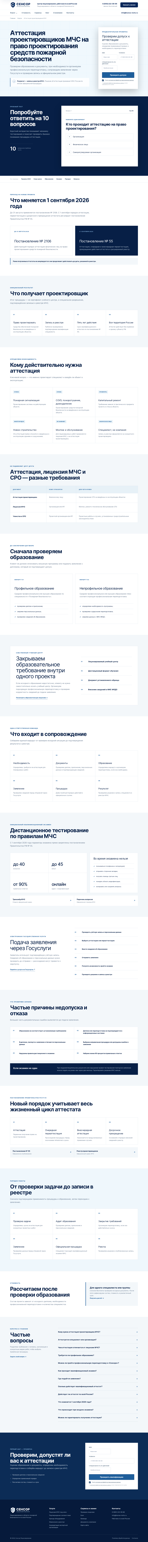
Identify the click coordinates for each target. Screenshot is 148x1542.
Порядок (68, 179)
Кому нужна (38, 179)
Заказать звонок (129, 5)
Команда (84, 1518)
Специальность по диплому (109, 62)
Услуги (12, 13)
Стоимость (26, 13)
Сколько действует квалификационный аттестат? (80, 1386)
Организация (76, 137)
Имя (103, 52)
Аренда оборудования (57, 1518)
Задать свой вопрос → (18, 1356)
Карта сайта (85, 1525)
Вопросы (77, 179)
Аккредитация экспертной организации (58, 1526)
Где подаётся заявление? (69, 1379)
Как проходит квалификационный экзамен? (77, 1371)
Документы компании (88, 1522)
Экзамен (59, 179)
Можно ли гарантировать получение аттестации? (80, 1417)
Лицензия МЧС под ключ (58, 1512)
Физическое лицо (78, 144)
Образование (49, 179)
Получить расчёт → (97, 1298)
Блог (47, 13)
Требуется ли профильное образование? (76, 1355)
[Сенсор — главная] (20, 5)
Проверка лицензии (87, 1512)
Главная (12, 18)
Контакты (70, 13)
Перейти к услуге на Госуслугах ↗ (22, 969)
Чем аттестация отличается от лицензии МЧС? (79, 1347)
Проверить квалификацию (111, 1477)
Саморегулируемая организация (85, 152)
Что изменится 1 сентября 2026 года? (74, 1402)
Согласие (135, 1538)
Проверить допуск (118, 75)
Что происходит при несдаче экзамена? (75, 1410)
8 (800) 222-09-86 (118, 1512)
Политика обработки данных (121, 1538)
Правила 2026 (26, 179)
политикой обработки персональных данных (113, 83)
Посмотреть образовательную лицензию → (32, 698)
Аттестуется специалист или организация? (77, 1340)
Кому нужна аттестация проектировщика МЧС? (79, 1332)
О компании (57, 13)
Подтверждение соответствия (60, 1515)
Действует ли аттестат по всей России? (75, 1394)
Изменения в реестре (57, 1522)
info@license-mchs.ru (129, 13)
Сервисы (38, 13)
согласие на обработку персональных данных (121, 80)
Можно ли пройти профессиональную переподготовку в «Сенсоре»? (88, 1363)
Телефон (122, 52)
